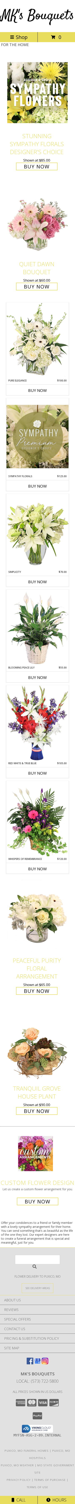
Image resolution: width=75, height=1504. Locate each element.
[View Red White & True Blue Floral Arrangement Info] (37, 723)
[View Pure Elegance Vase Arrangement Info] (37, 340)
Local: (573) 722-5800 (37, 1381)
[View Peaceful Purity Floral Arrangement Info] (37, 917)
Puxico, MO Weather (17, 1465)
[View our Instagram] (45, 1363)
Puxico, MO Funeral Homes (27, 1451)
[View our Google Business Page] (37, 1363)
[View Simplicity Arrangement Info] (37, 532)
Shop (22, 37)
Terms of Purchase (50, 1480)
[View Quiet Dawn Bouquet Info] (37, 221)
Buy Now (37, 166)
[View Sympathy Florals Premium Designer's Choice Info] (37, 436)
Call (20, 1500)
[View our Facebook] (30, 1363)
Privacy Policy (19, 1480)
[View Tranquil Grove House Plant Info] (37, 1045)
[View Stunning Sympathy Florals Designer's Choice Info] (37, 92)
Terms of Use (37, 1487)
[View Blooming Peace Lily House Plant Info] (37, 628)
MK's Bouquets (37, 16)
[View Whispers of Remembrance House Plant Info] (37, 819)
